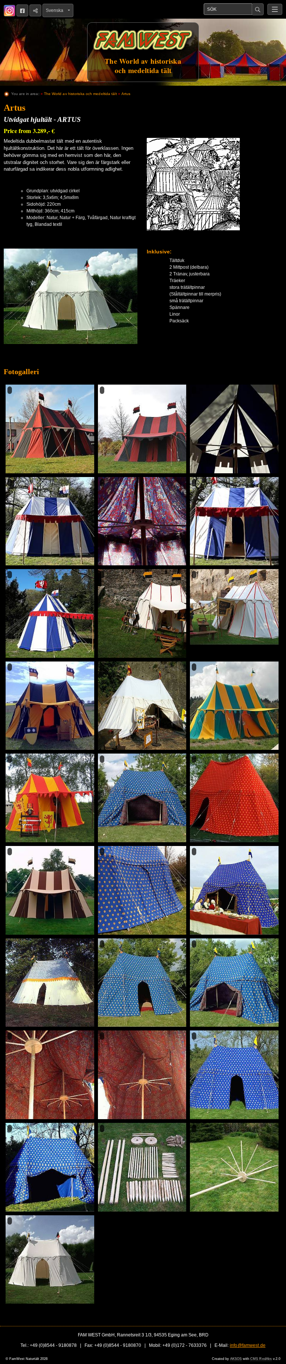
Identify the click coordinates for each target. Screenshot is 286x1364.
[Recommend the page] (35, 10)
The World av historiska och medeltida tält (80, 94)
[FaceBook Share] (22, 10)
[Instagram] (9, 10)
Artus (126, 94)
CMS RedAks (261, 1359)
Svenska (56, 10)
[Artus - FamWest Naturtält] (50, 429)
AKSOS (236, 1359)
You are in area (24, 94)
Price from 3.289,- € (29, 130)
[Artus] (70, 299)
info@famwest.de (248, 1345)
